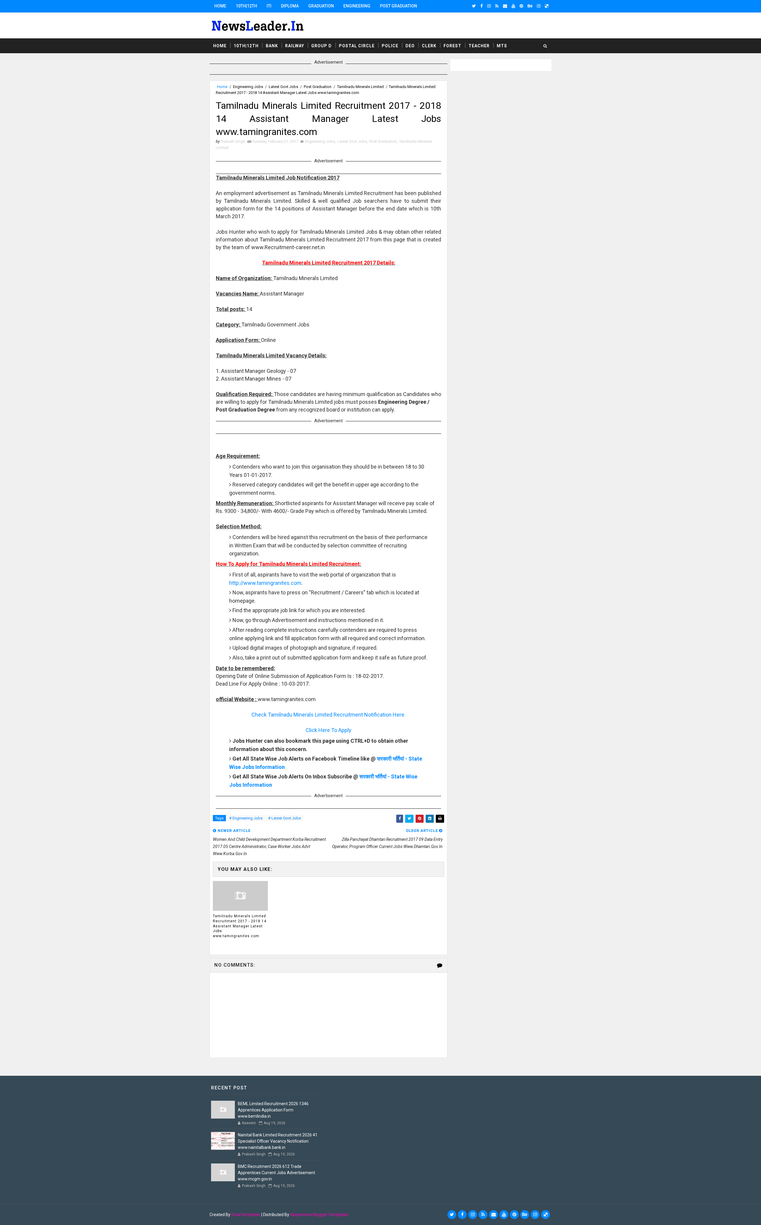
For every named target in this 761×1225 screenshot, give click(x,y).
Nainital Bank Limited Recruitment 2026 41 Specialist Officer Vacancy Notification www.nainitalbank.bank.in (277, 1141)
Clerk (429, 45)
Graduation (321, 6)
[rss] (497, 5)
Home (220, 6)
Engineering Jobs (248, 86)
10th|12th (246, 6)
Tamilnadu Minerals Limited (360, 86)
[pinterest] (521, 5)
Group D (321, 45)
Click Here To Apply (328, 730)
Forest (452, 45)
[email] (505, 5)
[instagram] (489, 5)
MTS (502, 45)
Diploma (290, 6)
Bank (272, 45)
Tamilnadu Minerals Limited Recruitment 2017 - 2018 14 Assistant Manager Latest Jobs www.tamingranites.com (239, 926)
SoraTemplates (245, 1214)
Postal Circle (357, 45)
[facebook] (481, 5)
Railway (294, 45)
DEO (410, 45)
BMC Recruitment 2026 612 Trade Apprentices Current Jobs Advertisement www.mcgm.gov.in (276, 1172)
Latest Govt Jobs (283, 86)
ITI (269, 6)
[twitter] (474, 5)
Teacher (479, 45)
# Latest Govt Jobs (284, 818)
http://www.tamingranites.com (265, 583)
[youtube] (513, 5)
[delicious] (546, 5)
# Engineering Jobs (245, 818)
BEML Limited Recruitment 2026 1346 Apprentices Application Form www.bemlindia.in (273, 1110)
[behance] (530, 5)
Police (390, 45)
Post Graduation (398, 6)
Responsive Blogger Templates (319, 1214)
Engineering (356, 6)
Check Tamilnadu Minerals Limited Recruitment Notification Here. (328, 715)
